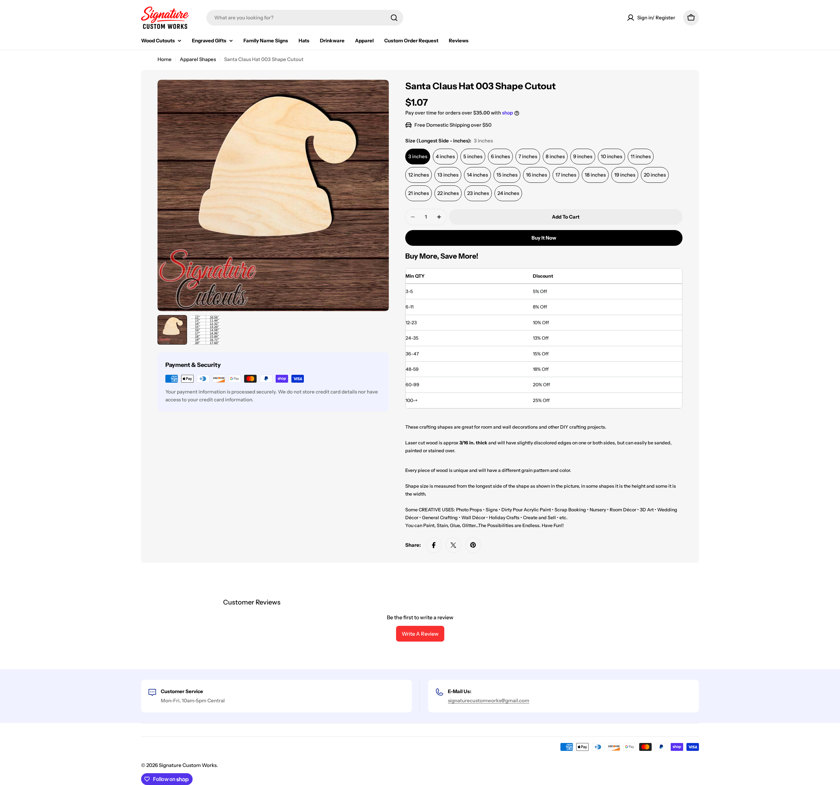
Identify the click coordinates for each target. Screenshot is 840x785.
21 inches (418, 193)
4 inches (445, 156)
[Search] (394, 18)
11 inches (641, 156)
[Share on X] (453, 545)
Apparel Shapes (198, 59)
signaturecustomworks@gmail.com (488, 700)
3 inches (417, 156)
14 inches (477, 175)
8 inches (555, 156)
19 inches (624, 175)
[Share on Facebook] (434, 545)
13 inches (447, 175)
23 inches (478, 193)
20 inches (655, 175)
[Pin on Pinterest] (473, 545)
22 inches (448, 193)
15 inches (506, 175)
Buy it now (544, 238)
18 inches (595, 175)
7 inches (527, 156)
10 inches (611, 156)
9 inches (582, 156)
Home (165, 59)
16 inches (536, 175)
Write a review (420, 633)
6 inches (500, 156)
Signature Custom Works (188, 765)
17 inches (566, 175)
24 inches (508, 193)
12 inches (418, 175)
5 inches (472, 156)
